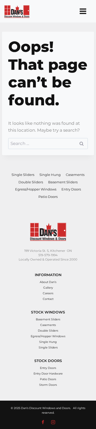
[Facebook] (42, 422)
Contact (48, 299)
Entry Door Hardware (48, 373)
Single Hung (50, 175)
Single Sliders (23, 175)
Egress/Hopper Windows (35, 189)
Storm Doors (48, 385)
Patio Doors (48, 197)
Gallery (48, 287)
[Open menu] (83, 11)
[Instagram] (53, 422)
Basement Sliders (63, 182)
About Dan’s (48, 282)
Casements (75, 175)
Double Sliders (30, 182)
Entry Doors (71, 189)
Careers (48, 293)
